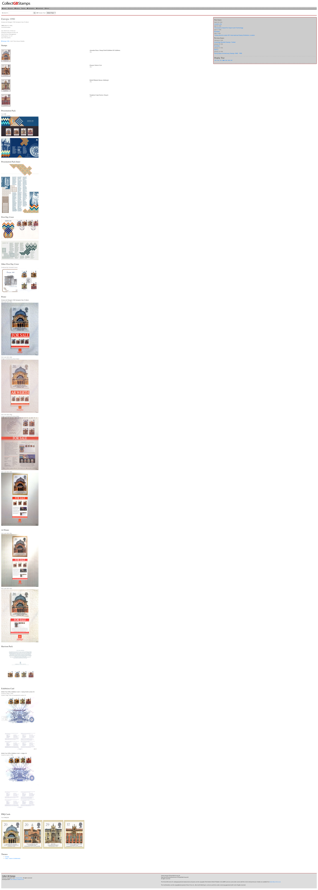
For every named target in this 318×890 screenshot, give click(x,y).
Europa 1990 (5, 41)
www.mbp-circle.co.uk (275, 882)
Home (4, 8)
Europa (7, 856)
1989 (226, 60)
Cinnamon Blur (18, 878)
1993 (215, 60)
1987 (231, 60)
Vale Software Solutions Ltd (17, 879)
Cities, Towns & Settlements (12, 858)
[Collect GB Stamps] (16, 3)
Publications (31, 8)
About (47, 8)
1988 (228, 60)
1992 (218, 60)
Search (11, 8)
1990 (223, 60)
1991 (221, 60)
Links (23, 8)
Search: (5, 13)
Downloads (40, 8)
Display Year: (42, 13)
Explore (18, 8)
